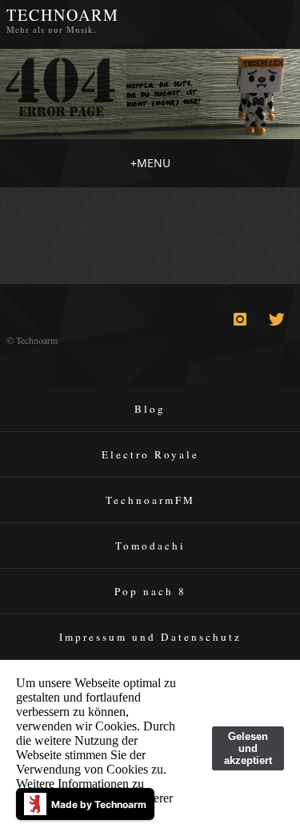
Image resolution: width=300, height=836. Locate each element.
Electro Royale (150, 454)
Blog (150, 409)
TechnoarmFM (150, 500)
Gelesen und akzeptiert (248, 748)
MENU (150, 162)
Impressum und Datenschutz (150, 637)
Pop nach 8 (150, 591)
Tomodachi (150, 545)
